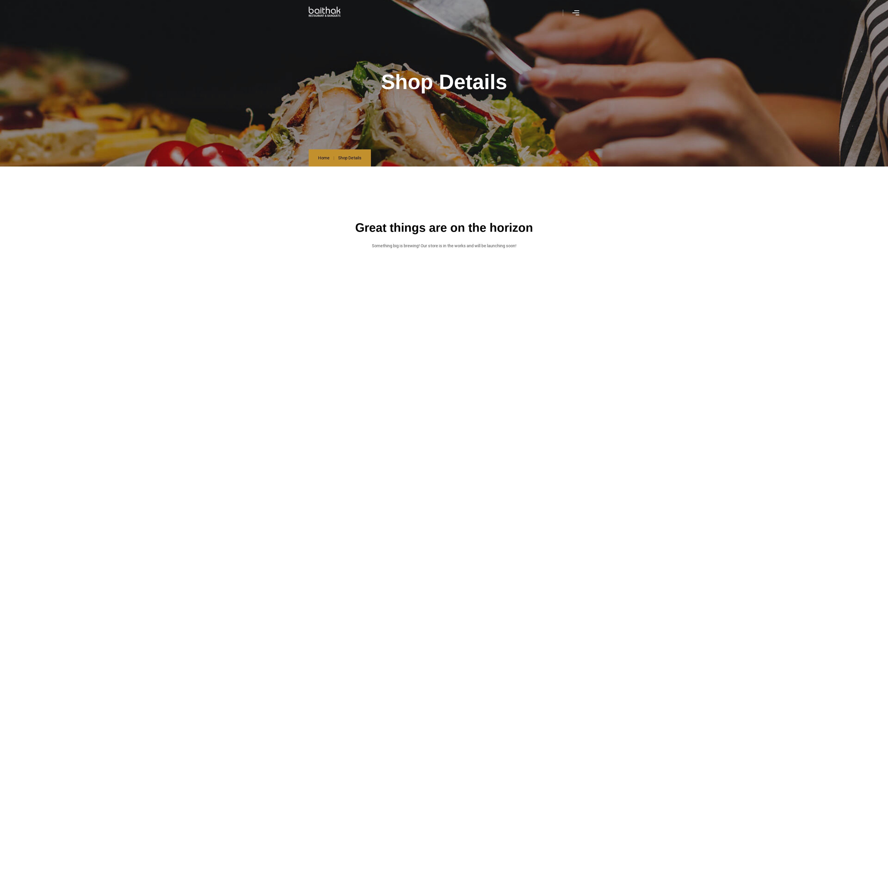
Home (324, 157)
